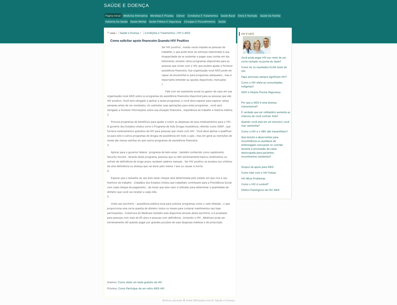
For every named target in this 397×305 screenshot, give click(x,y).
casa (112, 32)
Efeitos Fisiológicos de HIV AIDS (260, 189)
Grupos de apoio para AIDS (257, 166)
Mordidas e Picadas (162, 15)
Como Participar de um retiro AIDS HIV (141, 288)
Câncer (180, 15)
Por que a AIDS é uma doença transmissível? (259, 104)
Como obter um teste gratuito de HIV (140, 282)
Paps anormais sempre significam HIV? (264, 76)
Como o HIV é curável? (254, 184)
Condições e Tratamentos (202, 15)
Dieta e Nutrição (247, 15)
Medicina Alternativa (135, 15)
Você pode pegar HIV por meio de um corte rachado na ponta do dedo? (263, 59)
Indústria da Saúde (116, 21)
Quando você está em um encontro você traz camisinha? (265, 123)
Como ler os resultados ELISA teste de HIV (264, 69)
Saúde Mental (138, 21)
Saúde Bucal (228, 15)
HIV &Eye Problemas (253, 178)
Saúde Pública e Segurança (165, 21)
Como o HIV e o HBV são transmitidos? (264, 131)
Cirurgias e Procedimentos (199, 21)
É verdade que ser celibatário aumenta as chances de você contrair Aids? (265, 114)
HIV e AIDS (183, 32)
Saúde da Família (270, 15)
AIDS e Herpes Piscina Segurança (261, 92)
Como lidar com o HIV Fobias (258, 172)
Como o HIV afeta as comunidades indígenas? (261, 84)
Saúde (222, 21)
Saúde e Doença (126, 5)
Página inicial (113, 15)
